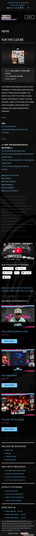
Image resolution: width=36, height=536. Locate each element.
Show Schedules (12, 491)
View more (17, 530)
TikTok (16, 7)
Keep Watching (9, 375)
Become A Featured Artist (15, 474)
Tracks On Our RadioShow (15, 477)
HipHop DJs (9, 450)
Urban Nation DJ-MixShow (15, 497)
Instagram (7, 7)
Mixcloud (14, 7)
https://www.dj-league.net (14, 151)
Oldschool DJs (11, 456)
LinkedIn (22, 7)
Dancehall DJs (11, 460)
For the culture (22, 288)
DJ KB (8, 288)
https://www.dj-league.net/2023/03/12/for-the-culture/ (15, 129)
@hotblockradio (9, 181)
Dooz (13, 288)
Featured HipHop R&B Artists (16, 470)
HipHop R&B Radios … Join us (16, 518)
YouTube (18, 7)
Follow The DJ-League (13, 419)
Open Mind (14, 291)
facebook (9, 7)
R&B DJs (8, 453)
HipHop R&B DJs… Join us (14, 511)
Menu (30, 17)
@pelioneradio (8, 187)
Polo (22, 291)
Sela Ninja (29, 291)
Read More (9, 341)
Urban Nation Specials (14, 500)
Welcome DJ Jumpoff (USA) (15, 331)
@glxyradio (7, 178)
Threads (12, 7)
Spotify (20, 7)
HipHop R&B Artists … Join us (16, 514)
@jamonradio (7, 184)
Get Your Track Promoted (15, 480)
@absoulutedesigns (10, 191)
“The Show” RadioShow (14, 494)
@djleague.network (10, 175)
